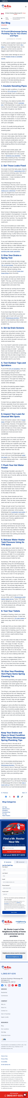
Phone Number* (6, 885)
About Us (3, 1007)
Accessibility (4, 1061)
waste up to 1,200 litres (8, 190)
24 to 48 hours (12, 91)
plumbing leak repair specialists (10, 251)
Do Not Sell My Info (5, 1064)
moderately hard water (18, 512)
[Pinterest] (14, 797)
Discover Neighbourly (13, 956)
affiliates (18, 902)
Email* (3, 879)
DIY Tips (4, 807)
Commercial (21, 862)
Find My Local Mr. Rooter (14, 851)
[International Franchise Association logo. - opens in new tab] (3, 1039)
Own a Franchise (5, 1014)
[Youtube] (16, 985)
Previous (5, 792)
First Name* (5, 867)
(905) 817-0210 (18, 855)
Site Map (3, 1032)
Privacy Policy (4, 1058)
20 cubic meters (19, 618)
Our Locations (5, 1029)
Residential (8, 862)
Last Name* (5, 873)
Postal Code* (5, 891)
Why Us (3, 1004)
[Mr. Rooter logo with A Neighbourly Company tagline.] (14, 967)
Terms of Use (4, 1056)
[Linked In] (18, 797)
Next (23, 792)
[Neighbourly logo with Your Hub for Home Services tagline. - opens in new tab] (21, 922)
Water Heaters (6, 815)
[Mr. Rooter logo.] (7, 922)
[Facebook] (6, 797)
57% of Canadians (14, 368)
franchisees (6, 903)
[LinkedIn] (19, 985)
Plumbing (5, 810)
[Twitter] (10, 797)
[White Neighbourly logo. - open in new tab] (5, 1)
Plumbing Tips (4, 28)
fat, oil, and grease (7, 265)
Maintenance (5, 808)
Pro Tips (4, 814)
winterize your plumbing (13, 155)
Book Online (14, 912)
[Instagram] (9, 985)
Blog (2, 1025)
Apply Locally (5, 1017)
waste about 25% (19, 171)
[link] (22, 797)
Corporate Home (5, 1035)
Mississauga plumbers (12, 318)
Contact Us (4, 1010)
